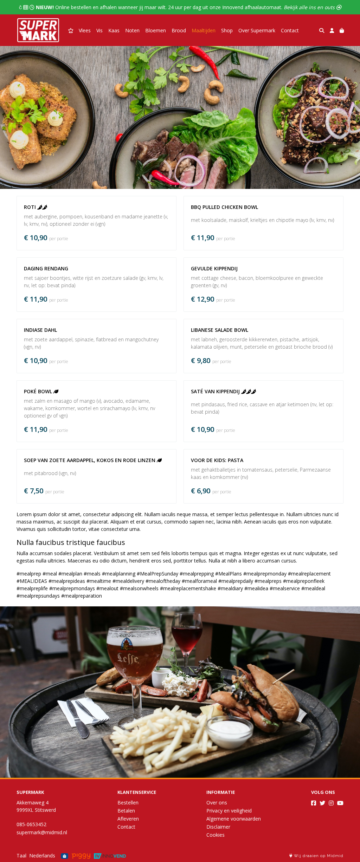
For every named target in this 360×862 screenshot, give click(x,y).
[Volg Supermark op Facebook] (313, 803)
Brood (179, 30)
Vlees (85, 30)
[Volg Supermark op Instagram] (331, 803)
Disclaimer (218, 826)
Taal (21, 855)
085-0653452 (31, 824)
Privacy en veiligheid (229, 810)
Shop (227, 30)
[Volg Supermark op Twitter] (322, 803)
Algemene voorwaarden (233, 818)
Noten (132, 30)
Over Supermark (256, 30)
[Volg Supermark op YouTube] (340, 803)
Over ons (216, 802)
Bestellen (128, 802)
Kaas (114, 30)
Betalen (126, 810)
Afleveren (128, 818)
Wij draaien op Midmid (317, 856)
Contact (290, 30)
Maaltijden (204, 30)
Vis (99, 30)
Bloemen (155, 30)
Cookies (215, 834)
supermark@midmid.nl (42, 832)
